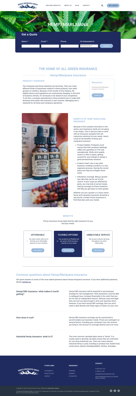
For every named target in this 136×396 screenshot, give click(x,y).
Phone (63, 41)
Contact (86, 5)
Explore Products (53, 5)
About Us (68, 5)
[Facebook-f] (115, 391)
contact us (26, 282)
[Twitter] (111, 391)
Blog (77, 5)
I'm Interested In (87, 41)
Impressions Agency (53, 388)
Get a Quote (38, 250)
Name (25, 41)
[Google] (118, 391)
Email (44, 41)
